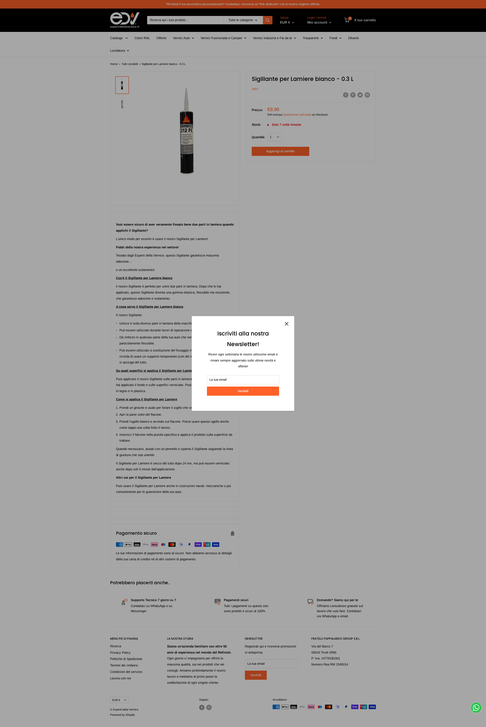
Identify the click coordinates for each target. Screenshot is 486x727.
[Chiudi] (287, 324)
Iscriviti (243, 391)
